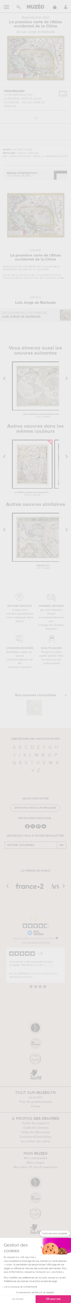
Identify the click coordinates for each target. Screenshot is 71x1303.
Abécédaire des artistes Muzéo (35, 739)
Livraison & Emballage (35, 1136)
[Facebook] (27, 828)
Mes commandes (35, 1158)
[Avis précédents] (3, 965)
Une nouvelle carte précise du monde (42, 415)
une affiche (29, 266)
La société (36, 1097)
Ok (61, 845)
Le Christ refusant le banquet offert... (32, 493)
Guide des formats (35, 1127)
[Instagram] (33, 828)
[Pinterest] (38, 828)
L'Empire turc (43, 566)
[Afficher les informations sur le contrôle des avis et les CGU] (56, 938)
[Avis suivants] (68, 965)
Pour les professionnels (35, 1101)
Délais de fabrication (35, 1132)
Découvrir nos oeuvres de (24, 314)
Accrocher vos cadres (36, 1141)
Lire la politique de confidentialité (20, 1287)
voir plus (49, 965)
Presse (35, 1106)
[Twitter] (44, 828)
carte (46, 269)
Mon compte (35, 1162)
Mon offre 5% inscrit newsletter (35, 1167)
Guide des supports (35, 1123)
